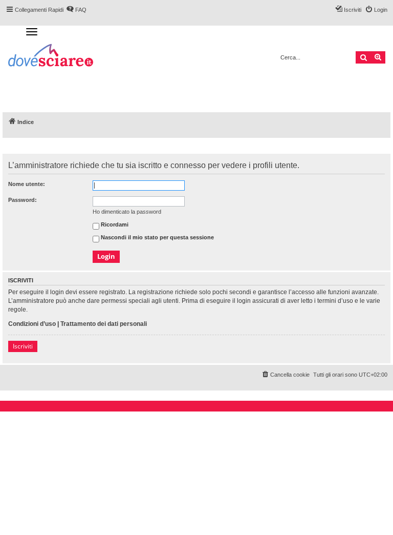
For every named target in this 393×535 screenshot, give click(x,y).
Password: (22, 200)
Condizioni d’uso (32, 323)
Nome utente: (26, 184)
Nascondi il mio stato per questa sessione (156, 238)
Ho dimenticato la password (127, 212)
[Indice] (51, 56)
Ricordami (113, 225)
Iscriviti (23, 346)
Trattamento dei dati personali (103, 323)
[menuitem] (285, 374)
